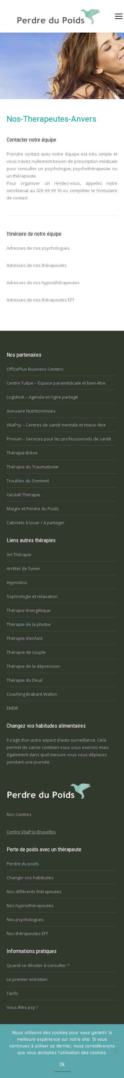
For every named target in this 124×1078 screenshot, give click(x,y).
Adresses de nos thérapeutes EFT (40, 300)
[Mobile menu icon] (118, 16)
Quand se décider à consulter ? (38, 965)
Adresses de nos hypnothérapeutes (43, 283)
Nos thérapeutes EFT (27, 933)
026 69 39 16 (49, 190)
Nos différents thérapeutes (34, 892)
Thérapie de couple (26, 652)
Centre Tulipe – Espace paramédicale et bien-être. (56, 383)
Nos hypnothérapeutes (30, 905)
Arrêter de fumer (23, 568)
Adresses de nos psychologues (38, 248)
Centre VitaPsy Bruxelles (31, 832)
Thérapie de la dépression (33, 666)
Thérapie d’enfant (25, 638)
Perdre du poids (23, 864)
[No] (115, 1051)
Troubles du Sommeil (28, 481)
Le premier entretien (27, 979)
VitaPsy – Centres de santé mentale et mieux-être (56, 425)
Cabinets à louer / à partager (35, 523)
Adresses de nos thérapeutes (37, 265)
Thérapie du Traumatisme (33, 467)
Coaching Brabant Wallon (32, 694)
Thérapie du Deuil (24, 680)
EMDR (12, 708)
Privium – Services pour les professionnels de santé (59, 439)
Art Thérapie (19, 554)
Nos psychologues (25, 919)
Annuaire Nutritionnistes (31, 411)
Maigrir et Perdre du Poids (33, 509)
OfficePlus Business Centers (35, 369)
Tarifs (12, 993)
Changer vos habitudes (30, 878)
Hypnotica (17, 582)
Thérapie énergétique (29, 610)
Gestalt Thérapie (23, 495)
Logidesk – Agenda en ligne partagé (42, 397)
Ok (62, 1064)
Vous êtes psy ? (22, 1007)
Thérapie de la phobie (29, 624)
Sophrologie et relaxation (32, 596)
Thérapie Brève (22, 453)
